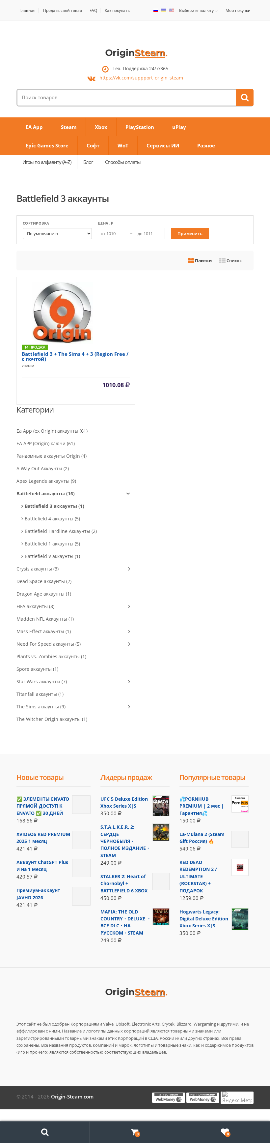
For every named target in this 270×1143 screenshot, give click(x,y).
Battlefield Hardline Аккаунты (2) (61, 531)
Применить (189, 233)
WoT (123, 145)
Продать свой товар (62, 10)
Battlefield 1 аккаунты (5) (52, 544)
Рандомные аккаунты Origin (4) (51, 456)
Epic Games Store (47, 145)
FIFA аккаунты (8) (35, 606)
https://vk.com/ (141, 78)
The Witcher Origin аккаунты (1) (51, 719)
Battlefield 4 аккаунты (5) (52, 518)
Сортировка (36, 223)
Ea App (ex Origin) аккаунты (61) (52, 431)
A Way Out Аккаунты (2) (42, 468)
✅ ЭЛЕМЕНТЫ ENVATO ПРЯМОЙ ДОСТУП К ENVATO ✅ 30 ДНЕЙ (42, 806)
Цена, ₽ (105, 223)
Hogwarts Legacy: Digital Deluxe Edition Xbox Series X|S (203, 919)
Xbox (101, 127)
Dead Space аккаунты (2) (43, 581)
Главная (27, 10)
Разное (206, 145)
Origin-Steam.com (72, 1096)
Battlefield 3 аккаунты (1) (54, 506)
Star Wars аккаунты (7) (41, 681)
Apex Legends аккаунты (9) (46, 481)
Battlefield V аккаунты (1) (52, 556)
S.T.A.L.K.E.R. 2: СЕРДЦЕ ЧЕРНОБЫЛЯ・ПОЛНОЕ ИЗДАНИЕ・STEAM (125, 841)
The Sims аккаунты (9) (41, 706)
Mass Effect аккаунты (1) (43, 631)
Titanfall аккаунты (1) (40, 694)
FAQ (93, 10)
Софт (93, 145)
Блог (88, 162)
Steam (69, 127)
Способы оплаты (123, 162)
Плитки (203, 260)
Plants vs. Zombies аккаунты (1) (51, 656)
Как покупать (117, 10)
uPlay (179, 127)
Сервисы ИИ (163, 145)
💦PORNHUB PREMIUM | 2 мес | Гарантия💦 (201, 806)
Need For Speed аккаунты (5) (48, 644)
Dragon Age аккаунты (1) (43, 594)
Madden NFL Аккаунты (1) (45, 619)
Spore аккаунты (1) (37, 669)
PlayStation (139, 127)
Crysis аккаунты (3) (37, 569)
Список (234, 260)
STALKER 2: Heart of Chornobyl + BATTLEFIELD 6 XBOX (124, 883)
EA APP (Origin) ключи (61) (45, 443)
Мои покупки (238, 10)
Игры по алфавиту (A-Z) (46, 162)
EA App (34, 127)
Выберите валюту (196, 10)
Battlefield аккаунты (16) (45, 493)
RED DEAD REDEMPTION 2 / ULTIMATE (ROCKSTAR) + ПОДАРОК (198, 876)
